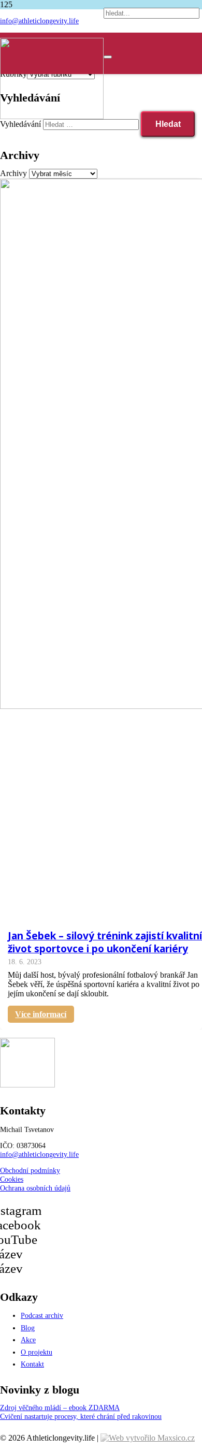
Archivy (13, 173)
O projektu (36, 1352)
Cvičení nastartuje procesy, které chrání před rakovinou (81, 1416)
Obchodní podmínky (30, 1170)
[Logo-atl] (52, 116)
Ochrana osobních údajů (35, 1188)
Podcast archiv (42, 1315)
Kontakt (32, 1364)
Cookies (11, 1179)
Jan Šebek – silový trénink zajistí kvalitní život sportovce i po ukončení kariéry (105, 941)
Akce (28, 1340)
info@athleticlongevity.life (39, 1154)
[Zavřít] (108, 57)
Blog (28, 1328)
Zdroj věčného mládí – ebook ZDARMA (60, 1407)
